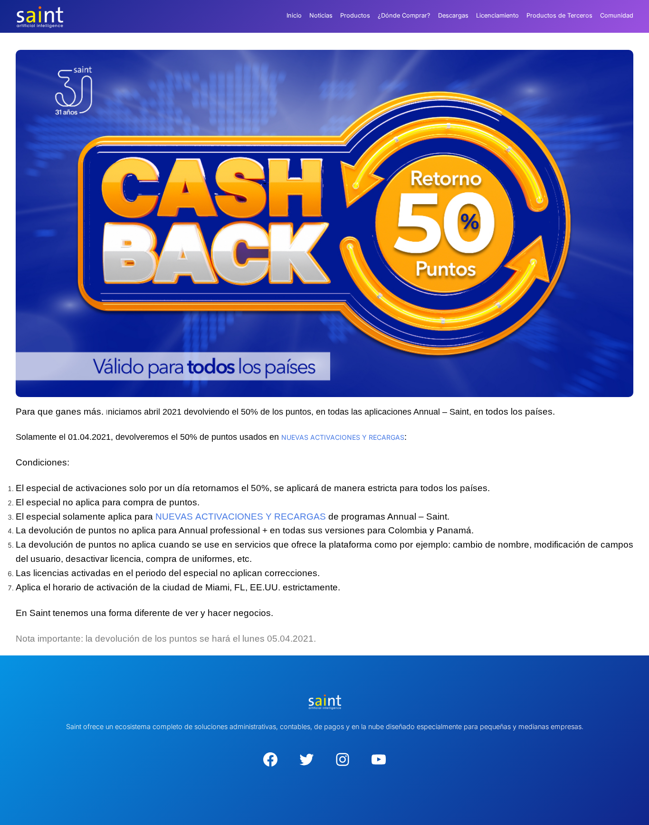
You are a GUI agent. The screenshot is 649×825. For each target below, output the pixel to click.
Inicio (294, 15)
